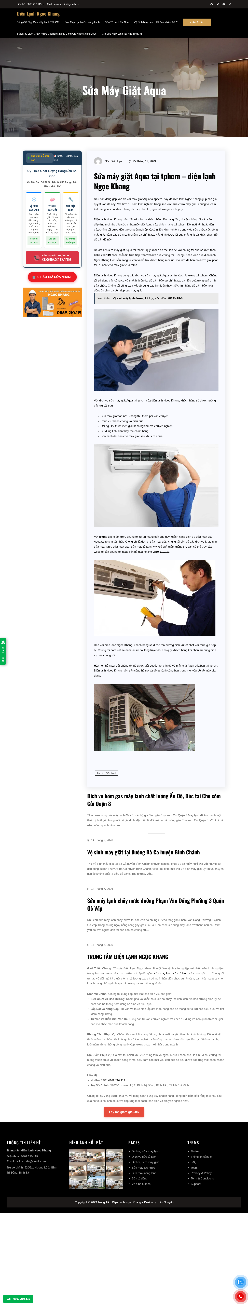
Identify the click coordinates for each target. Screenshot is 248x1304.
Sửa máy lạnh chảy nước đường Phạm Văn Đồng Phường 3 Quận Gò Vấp (155, 904)
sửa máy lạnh (102, 546)
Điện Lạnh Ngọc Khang (38, 13)
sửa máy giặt (116, 250)
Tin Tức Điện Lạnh (106, 773)
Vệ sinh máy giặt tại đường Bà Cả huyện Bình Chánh (143, 852)
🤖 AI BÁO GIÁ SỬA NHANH (52, 277)
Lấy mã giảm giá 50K (124, 1112)
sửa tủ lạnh (180, 973)
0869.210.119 (116, 1080)
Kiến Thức (197, 22)
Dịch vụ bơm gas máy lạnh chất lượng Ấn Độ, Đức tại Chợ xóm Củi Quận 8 (154, 800)
